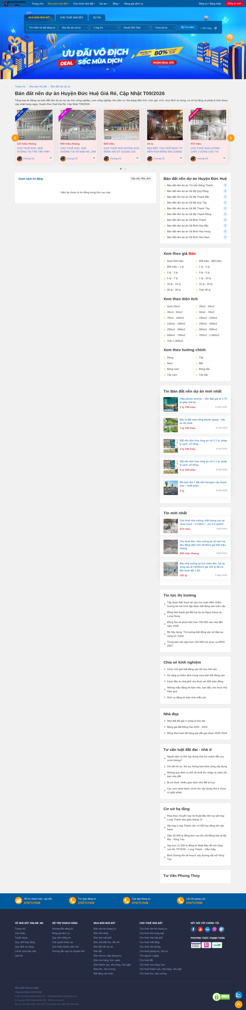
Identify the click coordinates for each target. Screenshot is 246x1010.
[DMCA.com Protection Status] (221, 996)
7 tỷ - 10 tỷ (205, 278)
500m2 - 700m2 (176, 335)
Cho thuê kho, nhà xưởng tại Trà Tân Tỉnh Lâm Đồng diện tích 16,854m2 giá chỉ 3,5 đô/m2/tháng (33, 150)
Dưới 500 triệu (175, 260)
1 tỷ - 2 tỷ (204, 266)
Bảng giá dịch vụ (133, 3)
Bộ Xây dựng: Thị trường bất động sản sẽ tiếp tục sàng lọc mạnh (195, 634)
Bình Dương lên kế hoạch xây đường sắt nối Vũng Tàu (195, 857)
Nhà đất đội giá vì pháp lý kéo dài (186, 720)
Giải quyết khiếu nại (62, 942)
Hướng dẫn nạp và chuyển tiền (68, 951)
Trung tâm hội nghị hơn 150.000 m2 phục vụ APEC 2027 (196, 644)
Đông (170, 357)
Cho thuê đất (146, 960)
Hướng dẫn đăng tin (62, 929)
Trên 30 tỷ (205, 289)
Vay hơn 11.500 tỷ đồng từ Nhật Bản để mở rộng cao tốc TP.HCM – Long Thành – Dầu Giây (195, 847)
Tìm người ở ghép (149, 956)
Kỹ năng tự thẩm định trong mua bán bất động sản (196, 675)
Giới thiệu (20, 933)
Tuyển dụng (21, 938)
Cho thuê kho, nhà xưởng (153, 973)
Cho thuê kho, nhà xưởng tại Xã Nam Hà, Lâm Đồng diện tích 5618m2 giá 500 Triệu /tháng (78, 150)
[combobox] (73, 27)
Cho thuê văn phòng (150, 947)
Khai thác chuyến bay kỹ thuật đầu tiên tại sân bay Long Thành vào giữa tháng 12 (195, 817)
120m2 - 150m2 (176, 323)
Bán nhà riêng (101, 933)
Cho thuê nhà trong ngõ (152, 933)
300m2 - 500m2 (208, 329)
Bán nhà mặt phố (102, 938)
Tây (201, 357)
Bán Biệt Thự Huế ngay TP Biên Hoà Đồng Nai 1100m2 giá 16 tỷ (164, 150)
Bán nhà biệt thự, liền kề (106, 942)
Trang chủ (37, 3)
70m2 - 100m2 (175, 317)
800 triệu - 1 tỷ (175, 266)
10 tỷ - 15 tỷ (174, 284)
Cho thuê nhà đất (83, 3)
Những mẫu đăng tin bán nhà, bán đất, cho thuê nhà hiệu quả (197, 689)
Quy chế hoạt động (25, 942)
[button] (121, 169)
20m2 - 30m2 (206, 306)
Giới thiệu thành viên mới (65, 947)
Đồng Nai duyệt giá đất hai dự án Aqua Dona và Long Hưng (194, 614)
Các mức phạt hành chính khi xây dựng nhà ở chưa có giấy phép (196, 790)
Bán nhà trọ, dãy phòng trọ (107, 956)
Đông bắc (204, 369)
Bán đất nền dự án (103, 947)
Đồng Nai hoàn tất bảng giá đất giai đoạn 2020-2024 (197, 733)
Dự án (103, 3)
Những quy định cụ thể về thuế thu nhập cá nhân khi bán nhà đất (197, 774)
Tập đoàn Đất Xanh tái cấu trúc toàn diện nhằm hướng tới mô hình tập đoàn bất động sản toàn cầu (196, 604)
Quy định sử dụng (24, 947)
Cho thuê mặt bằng (149, 942)
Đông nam (173, 369)
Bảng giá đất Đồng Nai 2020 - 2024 (187, 726)
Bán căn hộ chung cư (105, 929)
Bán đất (98, 951)
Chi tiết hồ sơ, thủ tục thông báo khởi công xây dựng (197, 766)
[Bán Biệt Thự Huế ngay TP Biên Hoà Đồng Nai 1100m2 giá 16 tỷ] (165, 125)
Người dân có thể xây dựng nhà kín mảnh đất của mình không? (195, 758)
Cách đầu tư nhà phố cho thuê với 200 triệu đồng (195, 681)
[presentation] (15, 138)
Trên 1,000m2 (175, 340)
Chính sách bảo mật (25, 951)
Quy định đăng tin (61, 938)
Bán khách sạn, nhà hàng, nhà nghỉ (112, 965)
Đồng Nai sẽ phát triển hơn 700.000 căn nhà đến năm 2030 (195, 624)
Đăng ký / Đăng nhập (210, 3)
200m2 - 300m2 (176, 329)
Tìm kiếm (189, 27)
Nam (170, 363)
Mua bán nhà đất (57, 3)
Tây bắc (203, 374)
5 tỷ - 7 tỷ (172, 278)
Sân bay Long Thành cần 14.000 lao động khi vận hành (195, 827)
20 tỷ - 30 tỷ (174, 289)
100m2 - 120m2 (208, 317)
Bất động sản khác (103, 973)
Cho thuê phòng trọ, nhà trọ (154, 951)
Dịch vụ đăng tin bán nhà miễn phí (186, 697)
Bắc (201, 363)
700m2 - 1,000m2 (209, 335)
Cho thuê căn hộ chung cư (153, 929)
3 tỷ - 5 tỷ (204, 272)
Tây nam (172, 374)
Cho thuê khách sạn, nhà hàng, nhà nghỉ (161, 969)
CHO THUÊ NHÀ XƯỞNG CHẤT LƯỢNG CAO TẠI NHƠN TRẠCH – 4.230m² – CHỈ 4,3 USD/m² (206, 150)
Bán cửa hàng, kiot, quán (107, 960)
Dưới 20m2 (173, 306)
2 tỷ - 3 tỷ (172, 272)
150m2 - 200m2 (208, 323)
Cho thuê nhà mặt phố (151, 938)
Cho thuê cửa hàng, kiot (152, 965)
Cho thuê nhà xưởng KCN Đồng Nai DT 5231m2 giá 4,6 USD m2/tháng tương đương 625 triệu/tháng (121, 150)
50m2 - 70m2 (206, 312)
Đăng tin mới (234, 3)
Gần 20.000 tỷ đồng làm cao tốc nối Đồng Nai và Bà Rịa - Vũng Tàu (196, 837)
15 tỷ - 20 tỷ (206, 284)
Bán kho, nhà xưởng (104, 969)
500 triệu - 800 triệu (210, 260)
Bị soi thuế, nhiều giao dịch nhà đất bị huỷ (191, 782)
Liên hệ (19, 956)
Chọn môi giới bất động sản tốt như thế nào (192, 669)
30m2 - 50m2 (174, 312)
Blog (115, 3)
